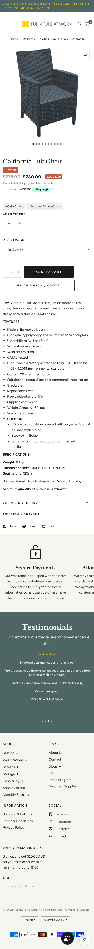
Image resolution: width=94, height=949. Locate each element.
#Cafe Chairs (14, 206)
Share (12, 526)
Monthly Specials (16, 795)
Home (14, 38)
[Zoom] (85, 54)
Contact (55, 759)
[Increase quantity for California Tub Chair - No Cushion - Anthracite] (18, 271)
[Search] (79, 24)
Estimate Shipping (20, 502)
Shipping (24, 183)
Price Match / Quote (38, 285)
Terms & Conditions (18, 821)
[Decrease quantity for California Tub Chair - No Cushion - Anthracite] (6, 271)
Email (6, 877)
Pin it (50, 526)
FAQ (52, 773)
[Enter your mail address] (41, 886)
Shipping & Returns (21, 513)
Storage (9, 774)
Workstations (13, 760)
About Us (56, 752)
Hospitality (11, 781)
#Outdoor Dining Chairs (44, 206)
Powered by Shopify (77, 909)
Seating (8, 753)
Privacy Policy (13, 827)
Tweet (32, 526)
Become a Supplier (63, 786)
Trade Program (60, 780)
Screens (9, 767)
